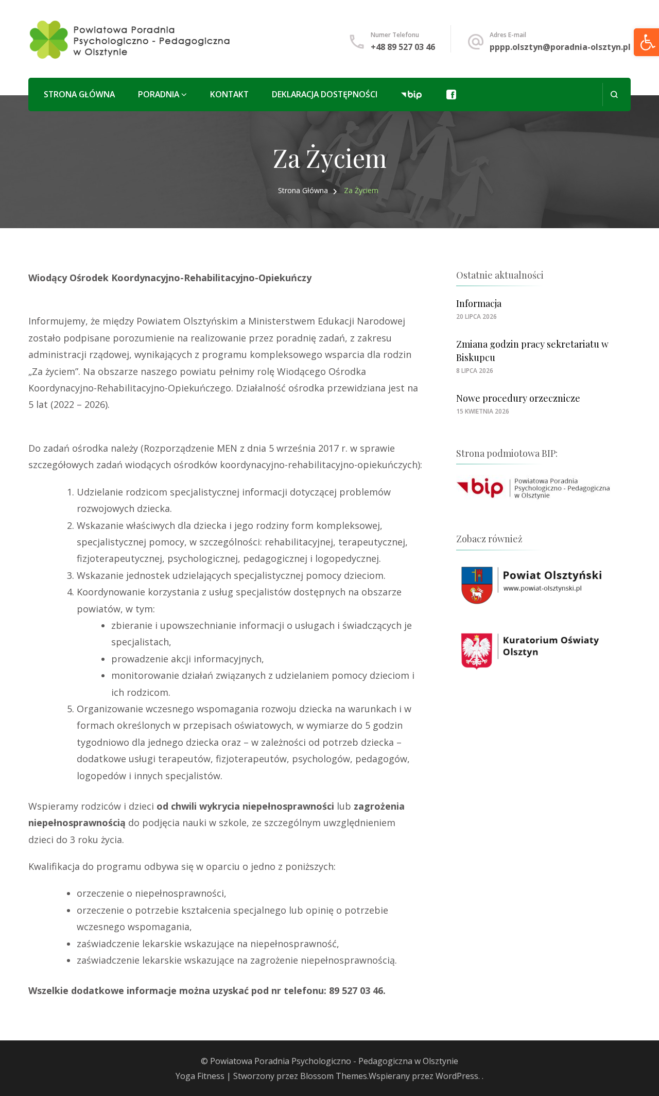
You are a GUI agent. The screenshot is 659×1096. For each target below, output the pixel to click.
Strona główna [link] (79, 94)
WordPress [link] (457, 1076)
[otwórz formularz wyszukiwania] (614, 94)
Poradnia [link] (158, 94)
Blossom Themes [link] (333, 1076)
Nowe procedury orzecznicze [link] (518, 398)
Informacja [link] (478, 303)
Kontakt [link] (229, 94)
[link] (130, 39)
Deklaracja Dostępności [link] (324, 94)
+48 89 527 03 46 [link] (403, 47)
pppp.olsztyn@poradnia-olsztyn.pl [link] (560, 47)
